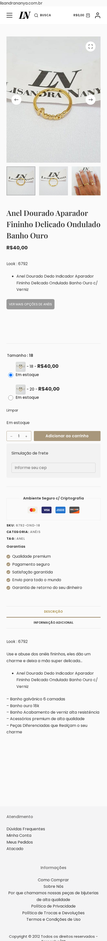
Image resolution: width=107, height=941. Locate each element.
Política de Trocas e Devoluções (53, 913)
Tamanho (16, 355)
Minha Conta (18, 835)
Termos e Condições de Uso (53, 919)
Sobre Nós (53, 886)
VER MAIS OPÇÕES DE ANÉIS (30, 304)
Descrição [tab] (53, 611)
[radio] (34, 372)
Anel (20, 538)
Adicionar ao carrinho (67, 436)
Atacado (14, 849)
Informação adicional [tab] (53, 622)
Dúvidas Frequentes (25, 829)
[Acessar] (98, 15)
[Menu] (9, 15)
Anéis (35, 531)
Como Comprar (53, 880)
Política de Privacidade (53, 906)
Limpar (12, 410)
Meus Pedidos (19, 842)
